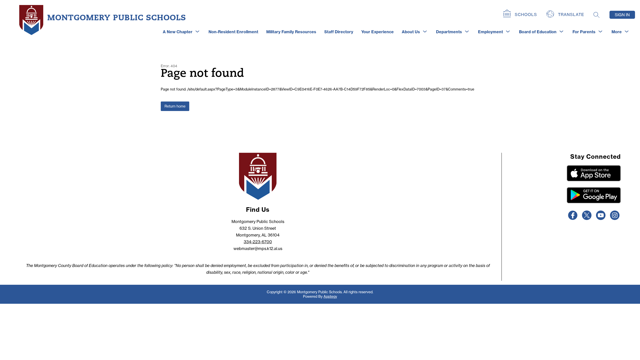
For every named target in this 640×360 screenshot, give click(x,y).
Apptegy (330, 296)
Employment (490, 31)
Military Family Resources (291, 31)
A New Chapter (177, 31)
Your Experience (377, 31)
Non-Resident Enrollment (233, 31)
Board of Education (537, 31)
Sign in (622, 14)
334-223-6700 (258, 241)
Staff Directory (338, 31)
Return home (175, 106)
